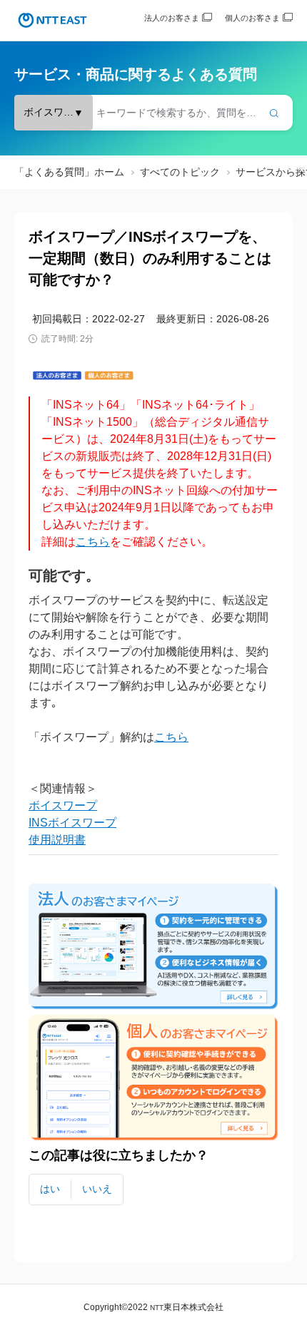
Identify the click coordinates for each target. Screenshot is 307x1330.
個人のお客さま (252, 18)
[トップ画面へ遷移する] (52, 20)
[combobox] (153, 113)
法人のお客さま (171, 18)
